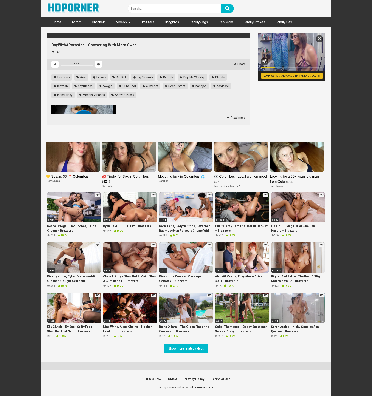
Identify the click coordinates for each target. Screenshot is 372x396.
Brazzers (147, 22)
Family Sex (284, 22)
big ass (101, 77)
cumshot (152, 86)
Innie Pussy (65, 95)
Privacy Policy (194, 379)
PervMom (225, 22)
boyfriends (85, 86)
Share (241, 64)
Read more (238, 117)
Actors (77, 22)
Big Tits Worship (194, 77)
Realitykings (198, 22)
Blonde (220, 77)
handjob (200, 86)
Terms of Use (220, 379)
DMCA (172, 379)
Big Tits (168, 77)
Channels (99, 22)
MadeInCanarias (93, 95)
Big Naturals (144, 77)
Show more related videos (186, 348)
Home (56, 22)
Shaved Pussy (124, 95)
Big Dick (121, 77)
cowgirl (107, 86)
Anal (82, 77)
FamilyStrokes (254, 22)
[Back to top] (357, 383)
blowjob (62, 86)
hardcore (222, 86)
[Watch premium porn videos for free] (74, 9)
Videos (121, 22)
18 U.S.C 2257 (151, 379)
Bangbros (172, 22)
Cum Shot (129, 86)
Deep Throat (176, 86)
